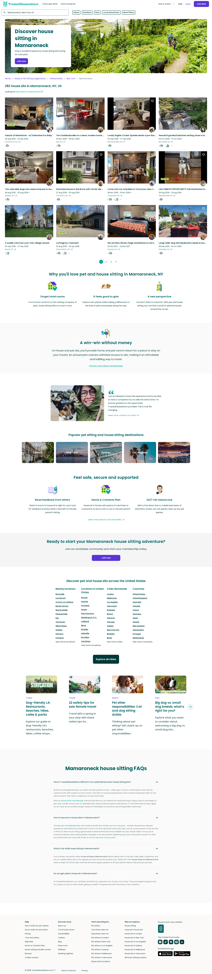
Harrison (59, 634)
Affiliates (62, 949)
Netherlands (138, 638)
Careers (61, 937)
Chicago (111, 622)
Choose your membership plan (67, 825)
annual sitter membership (72, 800)
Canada (136, 606)
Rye (57, 618)
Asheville (85, 633)
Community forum (66, 929)
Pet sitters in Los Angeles (101, 945)
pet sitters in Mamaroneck (29, 91)
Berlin (109, 638)
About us (62, 925)
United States (56, 78)
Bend (83, 625)
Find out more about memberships (106, 365)
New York (70, 78)
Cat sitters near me (99, 929)
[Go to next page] (116, 262)
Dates (76, 12)
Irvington (60, 638)
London (110, 594)
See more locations (65, 641)
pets (157, 697)
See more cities (115, 641)
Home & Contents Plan (35, 945)
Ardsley (59, 630)
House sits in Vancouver (135, 953)
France (136, 610)
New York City (113, 630)
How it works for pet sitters (36, 929)
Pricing (28, 933)
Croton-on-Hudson (64, 602)
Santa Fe (111, 618)
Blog (60, 941)
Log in (188, 3)
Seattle (84, 601)
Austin (84, 609)
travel (29, 697)
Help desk (29, 941)
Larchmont (61, 598)
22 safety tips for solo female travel (82, 705)
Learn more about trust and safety (105, 519)
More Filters (128, 12)
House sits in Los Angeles (135, 941)
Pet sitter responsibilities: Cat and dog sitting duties (127, 709)
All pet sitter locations (100, 961)
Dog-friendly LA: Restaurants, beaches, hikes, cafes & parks (38, 709)
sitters (115, 697)
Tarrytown (60, 622)
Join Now (201, 3)
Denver (84, 597)
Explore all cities (106, 659)
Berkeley (111, 634)
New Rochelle (62, 610)
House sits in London (133, 933)
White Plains (61, 626)
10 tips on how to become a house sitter (98, 837)
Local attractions (111, 12)
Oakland (85, 621)
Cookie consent (31, 957)
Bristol (110, 614)
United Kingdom (140, 598)
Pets (97, 12)
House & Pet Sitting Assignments (30, 78)
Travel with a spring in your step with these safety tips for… (82, 717)
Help (180, 3)
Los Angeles (112, 602)
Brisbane (111, 610)
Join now (21, 61)
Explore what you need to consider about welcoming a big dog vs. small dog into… (170, 723)
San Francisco (87, 613)
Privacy (85, 970)
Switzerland (138, 630)
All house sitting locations (136, 957)
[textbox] (35, 12)
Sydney (110, 626)
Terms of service (68, 970)
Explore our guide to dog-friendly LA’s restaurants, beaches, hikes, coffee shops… (39, 727)
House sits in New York (134, 937)
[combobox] (35, 12)
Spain (135, 618)
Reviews (28, 953)
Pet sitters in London (100, 937)
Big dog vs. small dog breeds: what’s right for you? (169, 707)
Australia (137, 602)
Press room (63, 945)
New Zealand (138, 626)
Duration (87, 12)
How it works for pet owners (37, 925)
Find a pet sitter (50, 3)
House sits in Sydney (133, 945)
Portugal (137, 634)
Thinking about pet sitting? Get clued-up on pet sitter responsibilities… (127, 727)
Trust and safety (32, 937)
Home (8, 78)
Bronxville (60, 594)
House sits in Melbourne (135, 949)
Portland (85, 605)
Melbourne (112, 598)
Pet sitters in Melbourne (101, 953)
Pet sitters (95, 925)
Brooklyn (85, 637)
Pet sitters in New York (100, 941)
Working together (65, 953)
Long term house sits (134, 929)
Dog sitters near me (100, 933)
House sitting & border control (38, 949)
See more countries (142, 641)
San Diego (85, 641)
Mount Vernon (62, 606)
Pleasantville (61, 614)
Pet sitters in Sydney (100, 949)
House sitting (130, 925)
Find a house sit (68, 3)
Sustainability (63, 933)
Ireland (136, 622)
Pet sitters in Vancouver (101, 957)
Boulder (84, 629)
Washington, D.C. (89, 617)
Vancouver (112, 606)
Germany (137, 614)
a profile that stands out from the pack (108, 825)
